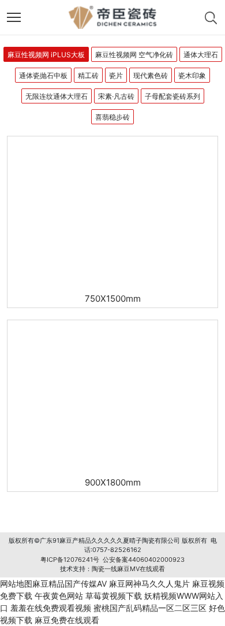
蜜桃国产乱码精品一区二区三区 (150, 608)
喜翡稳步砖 (112, 117)
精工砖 (88, 75)
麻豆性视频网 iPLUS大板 (46, 54)
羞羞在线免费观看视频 (50, 608)
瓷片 (116, 75)
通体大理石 (200, 54)
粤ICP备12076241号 (69, 559)
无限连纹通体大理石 (56, 96)
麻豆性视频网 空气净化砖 (134, 54)
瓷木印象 (192, 75)
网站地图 (16, 583)
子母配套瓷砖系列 (172, 96)
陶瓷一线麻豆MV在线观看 (128, 569)
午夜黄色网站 (59, 596)
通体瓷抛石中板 (43, 75)
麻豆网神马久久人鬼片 (149, 583)
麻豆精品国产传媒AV (69, 583)
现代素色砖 (150, 75)
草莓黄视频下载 (113, 596)
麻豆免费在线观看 (67, 620)
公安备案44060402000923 (144, 559)
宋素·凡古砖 (116, 96)
